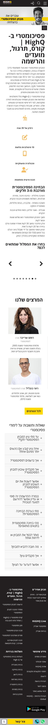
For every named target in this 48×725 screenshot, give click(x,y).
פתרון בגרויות (17, 694)
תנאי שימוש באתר (39, 691)
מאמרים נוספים (40, 656)
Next (40, 264)
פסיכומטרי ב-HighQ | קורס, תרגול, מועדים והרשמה (14, 594)
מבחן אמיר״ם (39, 589)
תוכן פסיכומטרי (17, 625)
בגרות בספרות (17, 689)
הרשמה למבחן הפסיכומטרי (12, 604)
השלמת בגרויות (14, 651)
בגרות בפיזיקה (17, 669)
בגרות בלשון (18, 674)
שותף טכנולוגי (41, 661)
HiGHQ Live (39, 621)
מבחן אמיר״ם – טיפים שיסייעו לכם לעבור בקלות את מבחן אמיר (36, 597)
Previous (9, 264)
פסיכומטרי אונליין (40, 626)
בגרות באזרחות (16, 679)
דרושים (43, 676)
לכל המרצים (34, 411)
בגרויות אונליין (41, 631)
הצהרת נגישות (40, 681)
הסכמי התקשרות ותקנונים (36, 671)
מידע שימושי (39, 651)
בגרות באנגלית (16, 664)
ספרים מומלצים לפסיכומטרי (12, 635)
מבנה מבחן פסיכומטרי (14, 630)
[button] (37, 721)
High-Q (25, 96)
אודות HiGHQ (40, 666)
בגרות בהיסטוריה (16, 684)
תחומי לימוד (41, 686)
